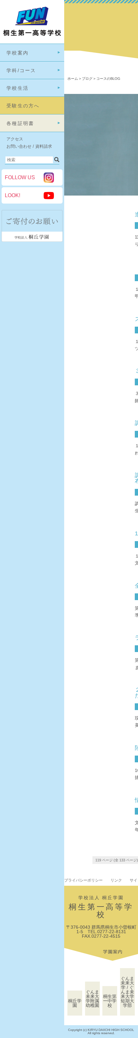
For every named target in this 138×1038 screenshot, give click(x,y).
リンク (116, 880)
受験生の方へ (23, 105)
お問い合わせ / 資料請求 (29, 146)
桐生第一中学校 (109, 1001)
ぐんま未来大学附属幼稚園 (92, 998)
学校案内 (17, 52)
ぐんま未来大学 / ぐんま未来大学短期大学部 (127, 992)
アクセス (14, 139)
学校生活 (17, 88)
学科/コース (21, 70)
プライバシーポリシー (83, 880)
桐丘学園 (75, 1003)
